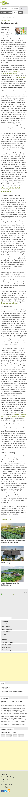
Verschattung (21, 77)
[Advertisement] (14, 667)
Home (2, 16)
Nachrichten (8, 16)
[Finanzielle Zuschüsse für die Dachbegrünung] (12, 581)
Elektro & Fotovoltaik (17, 16)
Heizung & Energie (6, 632)
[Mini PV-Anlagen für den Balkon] (12, 561)
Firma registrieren (6, 784)
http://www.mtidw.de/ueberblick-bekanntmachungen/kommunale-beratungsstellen (11, 190)
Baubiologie (5, 621)
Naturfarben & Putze (7, 642)
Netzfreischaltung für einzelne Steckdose (12, 691)
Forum (20, 12)
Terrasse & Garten (6, 644)
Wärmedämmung (6, 650)
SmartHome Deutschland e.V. (9, 303)
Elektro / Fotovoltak (7, 629)
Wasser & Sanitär (6, 647)
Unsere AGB (4, 779)
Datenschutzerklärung (7, 777)
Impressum (4, 774)
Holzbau (4, 637)
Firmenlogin (4, 787)
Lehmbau (4, 639)
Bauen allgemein (6, 624)
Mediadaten (4, 782)
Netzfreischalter (6, 687)
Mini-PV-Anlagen (6, 563)
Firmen (10, 12)
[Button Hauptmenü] (25, 3)
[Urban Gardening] (13, 538)
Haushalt (4, 634)
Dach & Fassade (6, 626)
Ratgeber (3, 12)
